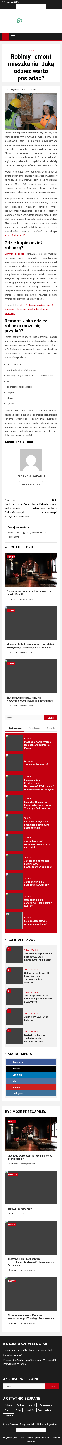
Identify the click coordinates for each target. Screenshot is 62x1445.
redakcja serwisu (15, 89)
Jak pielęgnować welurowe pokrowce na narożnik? (37, 844)
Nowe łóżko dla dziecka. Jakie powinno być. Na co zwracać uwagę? (44, 506)
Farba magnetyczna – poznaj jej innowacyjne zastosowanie (37, 824)
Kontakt (31, 1424)
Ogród (32, 1404)
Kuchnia (20, 1404)
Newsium (41, 1437)
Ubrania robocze (14, 253)
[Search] (57, 36)
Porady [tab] (51, 728)
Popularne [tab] (34, 728)
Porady (30, 50)
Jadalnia (8, 1404)
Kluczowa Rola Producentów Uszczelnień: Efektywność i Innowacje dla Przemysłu (31, 1262)
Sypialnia (28, 761)
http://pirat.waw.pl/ (15, 235)
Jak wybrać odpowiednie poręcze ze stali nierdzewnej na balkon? (38, 956)
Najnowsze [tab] (15, 728)
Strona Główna (10, 1424)
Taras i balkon (31, 950)
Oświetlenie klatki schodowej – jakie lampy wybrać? (38, 903)
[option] (31, 956)
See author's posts (31, 484)
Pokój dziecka (45, 1404)
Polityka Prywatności (48, 1424)
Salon (18, 1410)
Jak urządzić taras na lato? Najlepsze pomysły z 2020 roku (38, 998)
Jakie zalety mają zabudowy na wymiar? (36, 883)
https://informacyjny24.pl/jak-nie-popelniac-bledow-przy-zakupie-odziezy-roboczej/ (30, 309)
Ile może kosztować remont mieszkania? (35, 922)
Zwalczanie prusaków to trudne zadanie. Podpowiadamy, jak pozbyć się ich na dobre (17, 508)
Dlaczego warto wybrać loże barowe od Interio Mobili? (37, 745)
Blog (22, 1424)
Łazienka (9, 1415)
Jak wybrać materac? (36, 764)
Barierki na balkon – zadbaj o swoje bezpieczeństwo (35, 1038)
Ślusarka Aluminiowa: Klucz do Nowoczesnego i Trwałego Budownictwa (30, 699)
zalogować (24, 532)
